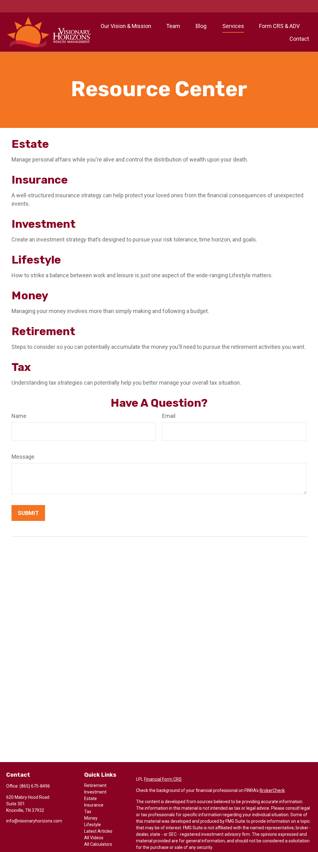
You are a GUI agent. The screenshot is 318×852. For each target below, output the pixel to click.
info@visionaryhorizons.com (34, 820)
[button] (126, 25)
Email (168, 416)
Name (18, 416)
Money (29, 295)
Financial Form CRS (163, 779)
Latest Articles (98, 831)
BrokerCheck (272, 790)
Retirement (43, 331)
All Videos (93, 837)
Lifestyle (36, 259)
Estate (30, 144)
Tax (21, 367)
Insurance (39, 179)
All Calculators (98, 844)
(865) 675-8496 (35, 786)
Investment (43, 224)
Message (22, 456)
